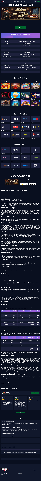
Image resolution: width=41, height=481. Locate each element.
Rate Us (35, 392)
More (20, 412)
